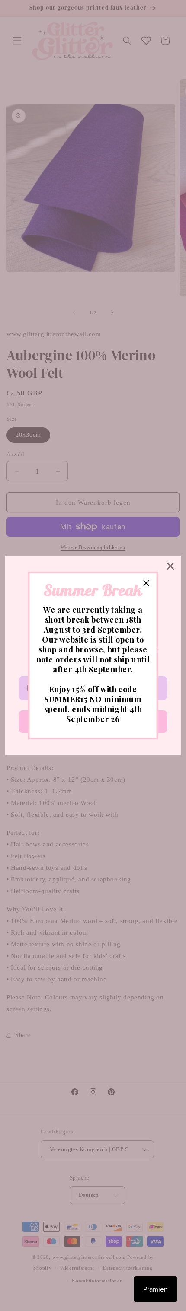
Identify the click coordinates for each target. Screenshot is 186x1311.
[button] (146, 583)
